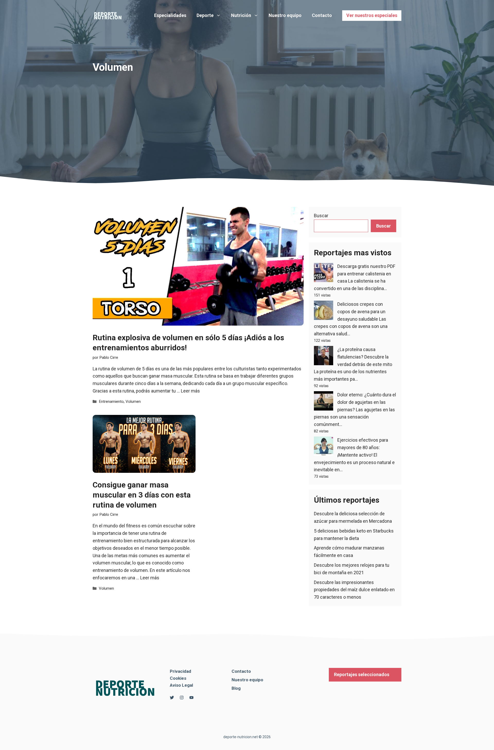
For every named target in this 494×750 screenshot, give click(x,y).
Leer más (190, 391)
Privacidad (180, 671)
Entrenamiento (111, 401)
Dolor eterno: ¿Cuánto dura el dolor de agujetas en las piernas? (366, 402)
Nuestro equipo (285, 15)
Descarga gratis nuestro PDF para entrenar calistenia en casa (366, 274)
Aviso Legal (181, 685)
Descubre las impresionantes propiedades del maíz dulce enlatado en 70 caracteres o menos (354, 590)
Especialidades (170, 15)
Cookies (178, 678)
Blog (236, 688)
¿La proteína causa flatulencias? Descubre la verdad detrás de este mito (364, 357)
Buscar (321, 215)
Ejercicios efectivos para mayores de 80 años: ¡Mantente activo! (362, 447)
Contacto (322, 15)
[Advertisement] (247, 112)
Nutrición (241, 15)
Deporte (205, 15)
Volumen (133, 401)
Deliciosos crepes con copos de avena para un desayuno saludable (361, 311)
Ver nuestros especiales (371, 15)
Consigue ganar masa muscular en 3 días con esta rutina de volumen (142, 494)
